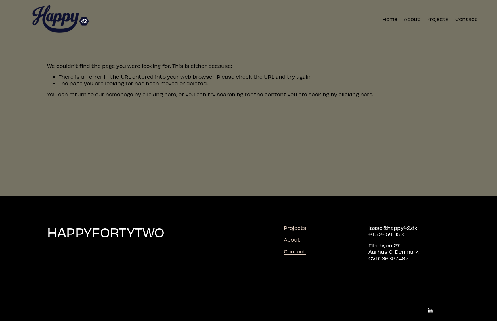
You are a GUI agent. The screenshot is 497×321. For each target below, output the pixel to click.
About (412, 19)
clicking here (159, 94)
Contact (466, 19)
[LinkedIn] (430, 310)
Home (389, 19)
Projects (437, 19)
